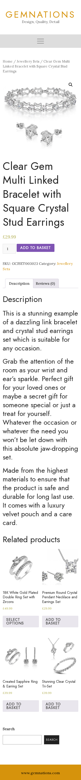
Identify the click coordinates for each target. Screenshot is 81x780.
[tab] (19, 283)
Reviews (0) (45, 283)
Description (19, 283)
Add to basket (35, 247)
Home (8, 61)
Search (9, 729)
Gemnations (40, 14)
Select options (15, 621)
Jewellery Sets (28, 61)
